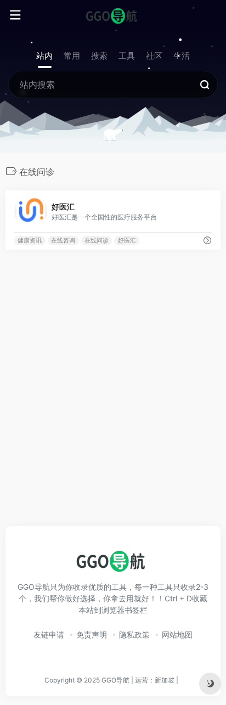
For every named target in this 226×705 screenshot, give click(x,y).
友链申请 (48, 634)
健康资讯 (30, 240)
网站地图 (177, 634)
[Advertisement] (113, 400)
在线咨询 (63, 240)
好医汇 (127, 240)
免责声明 (91, 634)
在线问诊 (96, 240)
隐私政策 (134, 634)
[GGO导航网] (113, 15)
